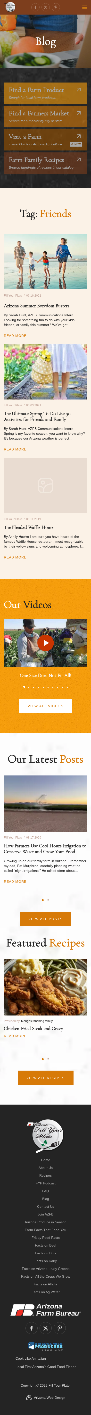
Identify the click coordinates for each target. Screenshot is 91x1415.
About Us (46, 1168)
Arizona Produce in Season (45, 1222)
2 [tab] (28, 687)
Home (45, 1160)
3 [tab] (33, 687)
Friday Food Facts (46, 1238)
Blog (45, 1199)
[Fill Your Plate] (10, 7)
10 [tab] (67, 687)
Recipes (45, 1175)
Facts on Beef (45, 1245)
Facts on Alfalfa (45, 1284)
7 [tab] (52, 687)
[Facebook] (35, 7)
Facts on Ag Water (46, 1292)
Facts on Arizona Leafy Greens (45, 1269)
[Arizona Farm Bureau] (45, 1310)
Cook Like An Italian (31, 1358)
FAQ (45, 1191)
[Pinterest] (56, 7)
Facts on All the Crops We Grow (45, 1276)
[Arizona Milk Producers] (45, 1346)
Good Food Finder (61, 1367)
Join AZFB (45, 1214)
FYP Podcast (46, 1183)
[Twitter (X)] (45, 7)
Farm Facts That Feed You (45, 1230)
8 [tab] (57, 687)
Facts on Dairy (45, 1261)
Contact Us (45, 1206)
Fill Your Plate (59, 1385)
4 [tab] (38, 687)
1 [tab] (24, 687)
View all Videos (46, 706)
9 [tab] (62, 687)
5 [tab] (43, 687)
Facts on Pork (45, 1253)
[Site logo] (45, 1136)
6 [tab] (48, 687)
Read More (15, 336)
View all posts (45, 919)
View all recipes (45, 1078)
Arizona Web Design (49, 1397)
